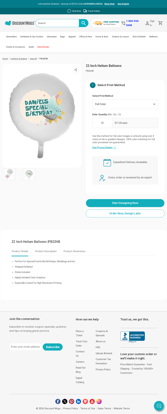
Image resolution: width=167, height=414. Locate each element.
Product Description (46, 251)
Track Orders (94, 11)
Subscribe (53, 347)
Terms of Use (87, 408)
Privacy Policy (103, 369)
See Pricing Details (104, 147)
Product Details (20, 251)
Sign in (152, 23)
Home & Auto (102, 36)
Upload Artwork (104, 353)
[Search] (83, 23)
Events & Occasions (15, 47)
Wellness (153, 36)
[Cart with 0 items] (160, 23)
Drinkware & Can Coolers (31, 36)
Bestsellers (11, 36)
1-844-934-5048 (132, 23)
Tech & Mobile (139, 36)
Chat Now (76, 11)
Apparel (72, 36)
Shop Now (109, 4)
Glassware (52, 36)
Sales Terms (104, 408)
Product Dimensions (74, 251)
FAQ (98, 347)
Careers (80, 361)
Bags (62, 36)
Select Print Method (102, 96)
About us (101, 341)
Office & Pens (85, 36)
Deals (31, 47)
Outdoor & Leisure (120, 36)
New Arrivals (43, 47)
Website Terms (122, 408)
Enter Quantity (106, 114)
